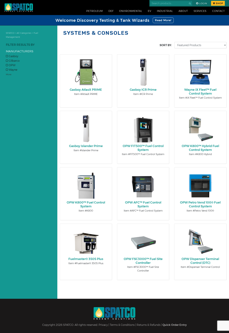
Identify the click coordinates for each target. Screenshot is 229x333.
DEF (111, 11)
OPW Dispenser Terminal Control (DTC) (200, 261)
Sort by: (166, 45)
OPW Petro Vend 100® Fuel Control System (200, 204)
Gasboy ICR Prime (143, 90)
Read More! (163, 20)
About (183, 11)
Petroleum (94, 11)
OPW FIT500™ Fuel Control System (143, 148)
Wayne (12, 69)
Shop (219, 3)
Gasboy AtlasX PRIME (86, 90)
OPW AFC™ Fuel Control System (143, 204)
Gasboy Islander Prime (86, 146)
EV (149, 11)
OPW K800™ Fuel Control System (86, 204)
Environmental (130, 11)
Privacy (103, 324)
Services (200, 11)
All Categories (24, 33)
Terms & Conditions (122, 324)
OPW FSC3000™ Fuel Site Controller (143, 261)
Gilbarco (14, 60)
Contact (218, 11)
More (8, 74)
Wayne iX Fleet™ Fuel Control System (200, 91)
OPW (11, 65)
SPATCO (10, 33)
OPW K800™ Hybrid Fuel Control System (200, 148)
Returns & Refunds (148, 324)
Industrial (165, 11)
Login (202, 3)
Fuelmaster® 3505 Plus (85, 259)
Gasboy (13, 56)
